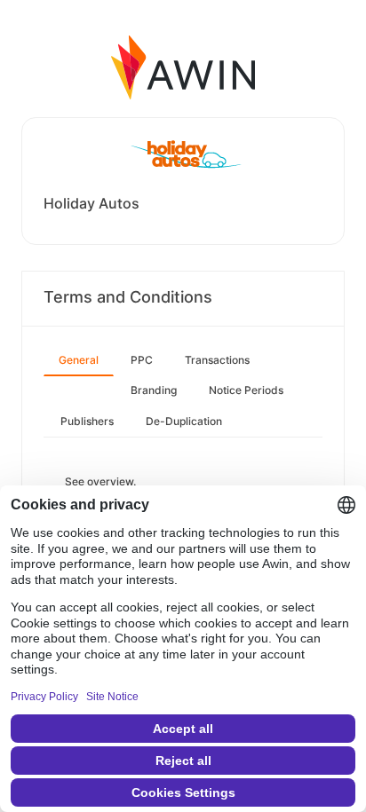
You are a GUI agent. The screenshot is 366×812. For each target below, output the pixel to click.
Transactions (217, 360)
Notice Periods (246, 390)
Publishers (87, 421)
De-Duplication (184, 421)
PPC (142, 360)
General (79, 360)
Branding (154, 390)
